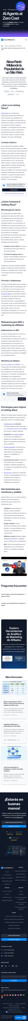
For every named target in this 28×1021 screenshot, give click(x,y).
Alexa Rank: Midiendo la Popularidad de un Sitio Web (13, 48)
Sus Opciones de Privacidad (15, 1012)
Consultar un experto (14, 939)
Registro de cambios (21, 877)
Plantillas (21, 894)
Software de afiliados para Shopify (14, 916)
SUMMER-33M (12, 22)
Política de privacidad (14, 1005)
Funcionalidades (7, 875)
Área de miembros (20, 874)
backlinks (15, 538)
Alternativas (7, 884)
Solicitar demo (14, 189)
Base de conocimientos (21, 871)
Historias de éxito (7, 897)
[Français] (10, 995)
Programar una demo (14, 826)
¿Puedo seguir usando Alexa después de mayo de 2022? (12, 595)
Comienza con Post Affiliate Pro (19, 658)
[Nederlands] (18, 995)
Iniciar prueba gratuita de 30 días (14, 822)
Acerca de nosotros (7, 891)
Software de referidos (14, 925)
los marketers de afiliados (12, 364)
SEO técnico (8, 472)
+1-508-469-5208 (8, 956)
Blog (21, 891)
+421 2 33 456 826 (8, 950)
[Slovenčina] (2, 997)
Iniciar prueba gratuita (14, 935)
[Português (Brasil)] (23, 995)
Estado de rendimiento (20, 880)
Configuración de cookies (14, 1009)
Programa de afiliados (7, 900)
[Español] (7, 995)
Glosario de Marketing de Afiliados (13, 46)
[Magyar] (13, 995)
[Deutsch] (2, 995)
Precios (7, 871)
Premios (7, 894)
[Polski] (21, 995)
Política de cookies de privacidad (11, 1007)
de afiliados (13, 88)
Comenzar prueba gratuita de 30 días (14, 193)
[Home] (2, 46)
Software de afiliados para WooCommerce (14, 919)
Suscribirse (22, 398)
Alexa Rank (4, 113)
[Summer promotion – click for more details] (14, 18)
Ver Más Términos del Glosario (7, 658)
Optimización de (9, 424)
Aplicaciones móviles (7, 881)
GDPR (23, 1007)
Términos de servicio (8, 1003)
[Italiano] (15, 995)
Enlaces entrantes (9, 447)
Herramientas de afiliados (14, 928)
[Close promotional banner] (26, 2)
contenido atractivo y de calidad (17, 429)
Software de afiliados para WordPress (14, 922)
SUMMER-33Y (9, 24)
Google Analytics (6, 294)
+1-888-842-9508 (8, 953)
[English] (5, 995)
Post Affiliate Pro (18, 817)
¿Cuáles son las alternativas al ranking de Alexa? (13, 604)
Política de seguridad (20, 1003)
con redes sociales (17, 434)
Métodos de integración (7, 878)
